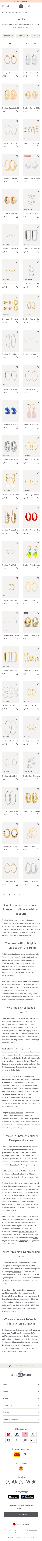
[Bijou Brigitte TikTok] (7, 1482)
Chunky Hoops (20, 1219)
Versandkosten (33, 1530)
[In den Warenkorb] (16, 76)
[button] (29, 6)
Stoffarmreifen (7, 1305)
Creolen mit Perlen (16, 1113)
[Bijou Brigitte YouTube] (34, 1482)
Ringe (35, 1238)
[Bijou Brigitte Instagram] (14, 1482)
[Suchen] (7, 6)
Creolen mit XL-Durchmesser (20, 1033)
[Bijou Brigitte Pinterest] (27, 1482)
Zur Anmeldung (21, 1515)
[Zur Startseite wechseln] (21, 5)
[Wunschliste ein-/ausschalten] (16, 51)
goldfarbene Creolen (26, 1232)
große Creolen (7, 932)
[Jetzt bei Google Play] (27, 1496)
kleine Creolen (28, 929)
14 (35, 895)
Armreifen (14, 1165)
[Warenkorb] (39, 6)
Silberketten (16, 1272)
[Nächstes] (40, 895)
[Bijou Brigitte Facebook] (21, 1482)
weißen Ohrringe (11, 1106)
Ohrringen (23, 1241)
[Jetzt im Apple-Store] (13, 1496)
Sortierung (31, 44)
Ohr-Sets (30, 1351)
